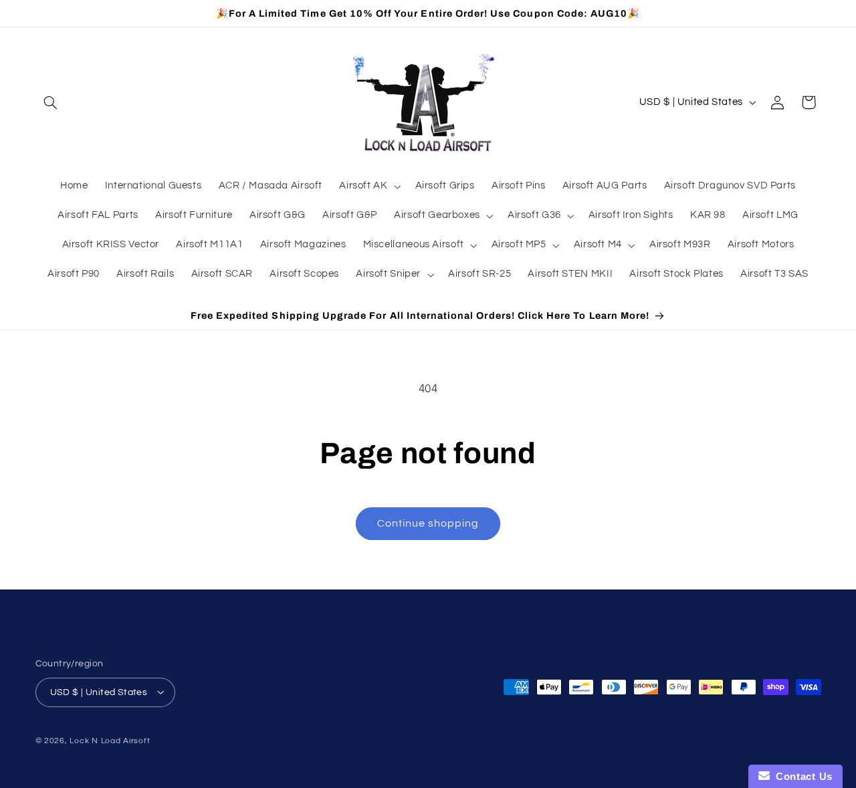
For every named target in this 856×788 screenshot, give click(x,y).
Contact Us (801, 776)
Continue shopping (428, 523)
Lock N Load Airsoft (110, 740)
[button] (50, 102)
